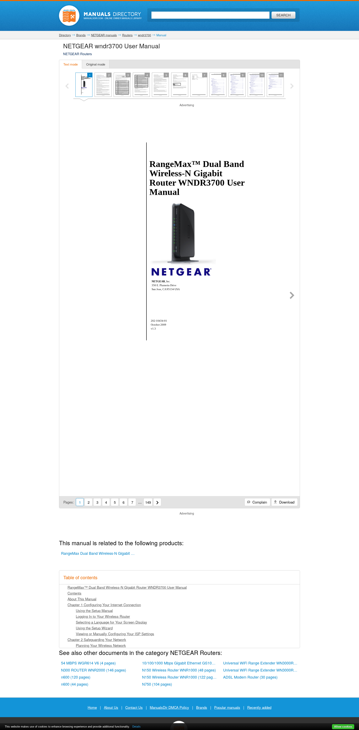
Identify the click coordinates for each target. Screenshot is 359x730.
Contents (74, 593)
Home (92, 707)
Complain (259, 502)
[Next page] (292, 296)
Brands (201, 707)
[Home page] (69, 15)
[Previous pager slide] (67, 86)
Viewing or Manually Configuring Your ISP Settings (115, 633)
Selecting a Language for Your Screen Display (111, 622)
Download (286, 502)
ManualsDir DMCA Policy (169, 707)
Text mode (70, 64)
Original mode (95, 64)
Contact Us (134, 707)
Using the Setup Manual (94, 610)
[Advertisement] (179, 112)
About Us (111, 707)
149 (148, 502)
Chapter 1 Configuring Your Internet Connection (104, 604)
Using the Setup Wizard (94, 627)
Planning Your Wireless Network (101, 645)
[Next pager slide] (292, 86)
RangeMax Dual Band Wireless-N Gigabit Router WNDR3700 (99, 553)
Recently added (259, 707)
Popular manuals (227, 707)
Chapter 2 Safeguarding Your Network (97, 639)
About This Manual (82, 598)
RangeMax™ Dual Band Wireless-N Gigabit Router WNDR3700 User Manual (127, 587)
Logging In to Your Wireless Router (103, 616)
